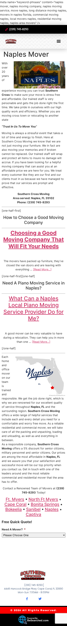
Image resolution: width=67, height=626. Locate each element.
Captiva (33, 514)
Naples (52, 509)
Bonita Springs (45, 504)
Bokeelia (13, 509)
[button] (58, 41)
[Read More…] (42, 269)
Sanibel (33, 509)
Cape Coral (15, 504)
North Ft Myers (43, 499)
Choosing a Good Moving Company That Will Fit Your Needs (33, 239)
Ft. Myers (15, 499)
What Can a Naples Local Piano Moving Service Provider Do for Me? (33, 308)
